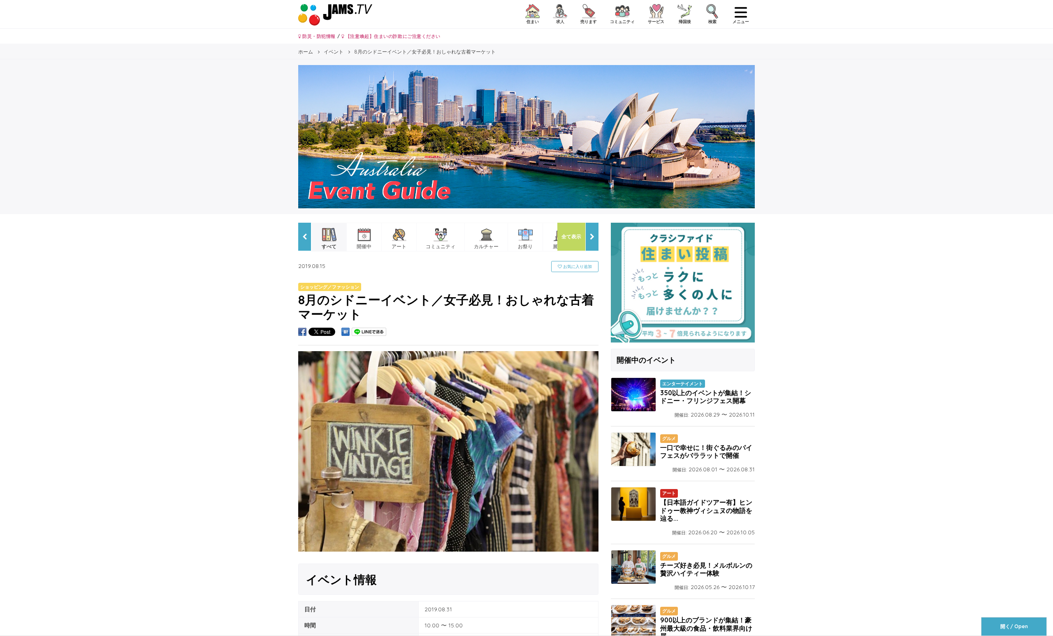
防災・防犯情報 (318, 36)
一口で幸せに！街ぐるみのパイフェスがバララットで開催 (706, 451)
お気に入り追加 (577, 266)
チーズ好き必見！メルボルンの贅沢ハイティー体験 (706, 569)
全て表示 (571, 236)
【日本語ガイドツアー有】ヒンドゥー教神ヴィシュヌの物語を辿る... (706, 510)
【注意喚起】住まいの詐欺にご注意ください (392, 36)
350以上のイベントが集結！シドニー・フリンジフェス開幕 (705, 397)
